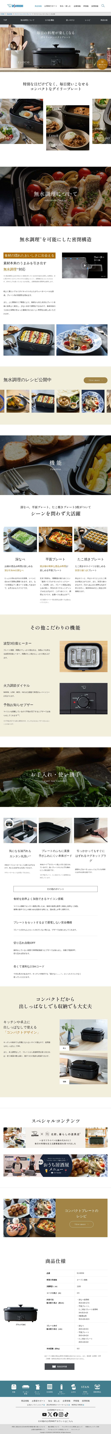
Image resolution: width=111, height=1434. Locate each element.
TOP (5, 20)
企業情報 (77, 6)
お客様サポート (50, 6)
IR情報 (86, 6)
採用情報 (94, 6)
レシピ (87, 20)
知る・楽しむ (65, 6)
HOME (2, 14)
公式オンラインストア (35, 1405)
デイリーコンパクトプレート (23, 14)
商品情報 (38, 6)
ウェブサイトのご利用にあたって (72, 1426)
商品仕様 (104, 20)
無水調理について (27, 20)
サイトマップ (75, 1429)
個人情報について (53, 1426)
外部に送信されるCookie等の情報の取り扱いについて (28, 1426)
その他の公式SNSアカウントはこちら (55, 1421)
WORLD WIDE (77, 1405)
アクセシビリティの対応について (58, 1429)
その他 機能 (49, 20)
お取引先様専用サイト (38, 1429)
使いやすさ (70, 20)
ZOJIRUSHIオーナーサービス (57, 1405)
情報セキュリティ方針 (92, 1426)
